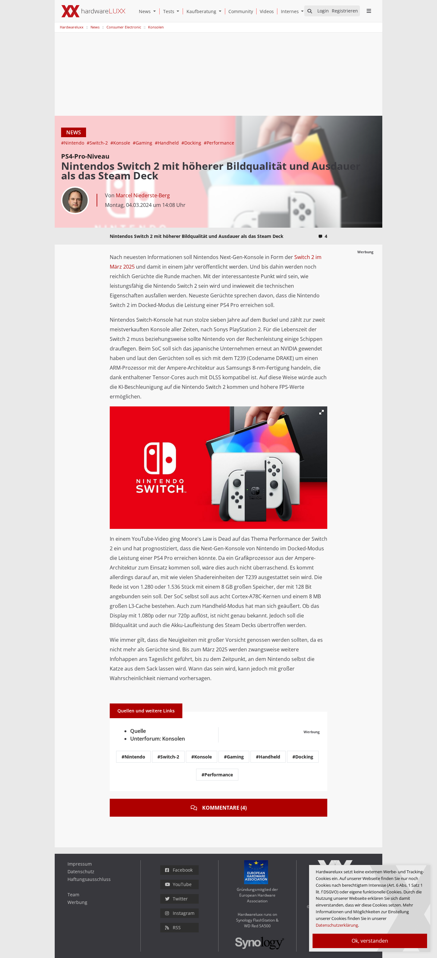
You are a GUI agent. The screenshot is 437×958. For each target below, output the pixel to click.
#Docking (192, 143)
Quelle (138, 730)
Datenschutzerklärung (337, 925)
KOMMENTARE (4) (224, 807)
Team (73, 894)
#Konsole (120, 143)
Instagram (184, 913)
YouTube (182, 884)
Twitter (180, 899)
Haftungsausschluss (89, 879)
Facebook (183, 870)
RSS (177, 927)
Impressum (80, 864)
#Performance (219, 143)
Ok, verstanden (370, 940)
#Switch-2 (98, 143)
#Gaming (143, 143)
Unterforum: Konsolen (157, 738)
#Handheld (167, 143)
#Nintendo (73, 143)
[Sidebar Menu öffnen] (368, 10)
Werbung (77, 902)
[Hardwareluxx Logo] (93, 11)
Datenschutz (81, 871)
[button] (156, 11)
